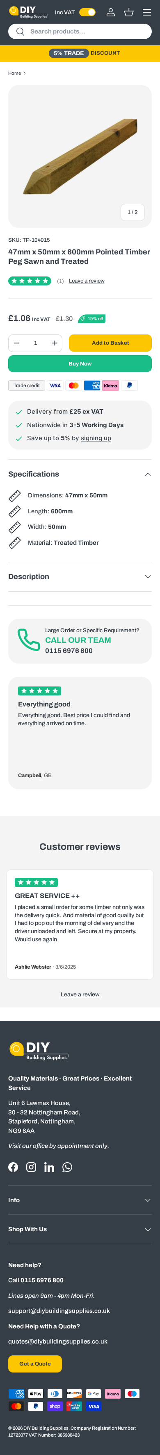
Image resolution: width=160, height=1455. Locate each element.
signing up (96, 438)
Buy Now (80, 364)
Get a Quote (35, 1364)
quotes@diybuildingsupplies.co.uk (57, 1341)
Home (14, 73)
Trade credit (27, 385)
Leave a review (87, 281)
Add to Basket (110, 343)
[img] (36, 280)
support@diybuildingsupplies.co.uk (59, 1311)
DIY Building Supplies (46, 1428)
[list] (80, 156)
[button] (129, 12)
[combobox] (80, 31)
